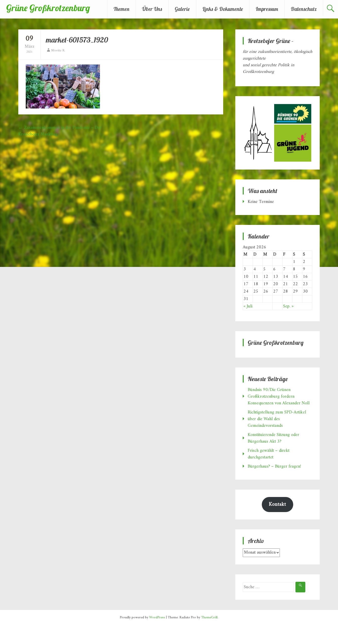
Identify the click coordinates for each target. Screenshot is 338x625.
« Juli (247, 306)
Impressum (267, 9)
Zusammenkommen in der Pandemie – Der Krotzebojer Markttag (59, 131)
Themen (121, 9)
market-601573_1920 (77, 39)
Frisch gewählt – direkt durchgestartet (269, 454)
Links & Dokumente (222, 9)
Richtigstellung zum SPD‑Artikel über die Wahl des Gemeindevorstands (277, 419)
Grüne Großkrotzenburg (48, 7)
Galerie (182, 9)
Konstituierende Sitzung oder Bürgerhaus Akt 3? (273, 438)
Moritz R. (58, 50)
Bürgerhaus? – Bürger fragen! (274, 466)
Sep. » (288, 306)
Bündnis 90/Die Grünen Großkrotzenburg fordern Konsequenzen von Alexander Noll (279, 396)
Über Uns (152, 9)
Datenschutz (304, 9)
